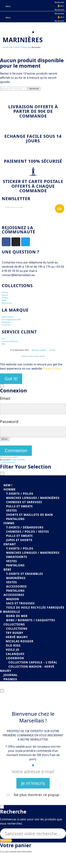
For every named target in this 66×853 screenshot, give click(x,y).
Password (9, 421)
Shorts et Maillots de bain (29, 515)
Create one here (18, 459)
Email (5, 398)
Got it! (11, 379)
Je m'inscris (33, 783)
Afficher (4, 439)
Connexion (16, 450)
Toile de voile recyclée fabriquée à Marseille (32, 610)
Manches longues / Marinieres (32, 553)
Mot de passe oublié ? (9, 457)
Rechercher (34, 88)
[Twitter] (25, 241)
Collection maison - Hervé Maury (27, 669)
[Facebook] (6, 241)
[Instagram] (15, 241)
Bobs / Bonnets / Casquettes (30, 620)
